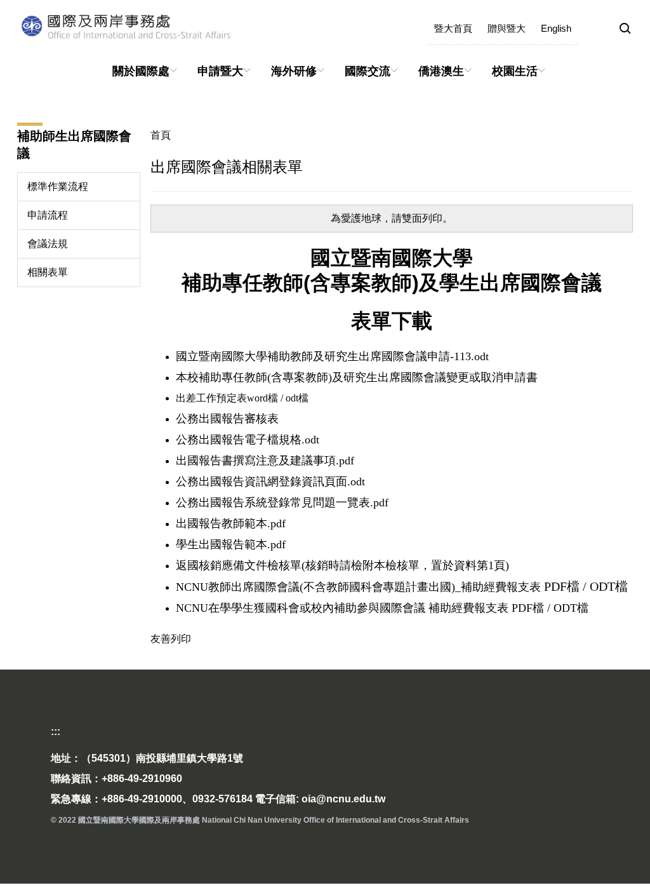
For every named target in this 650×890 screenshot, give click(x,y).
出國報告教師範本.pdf (231, 523)
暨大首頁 (453, 28)
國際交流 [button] (367, 71)
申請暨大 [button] (220, 71)
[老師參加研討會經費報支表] (581, 586)
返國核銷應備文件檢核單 (239, 565)
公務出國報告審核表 (227, 418)
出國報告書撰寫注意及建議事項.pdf (265, 460)
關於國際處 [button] (140, 71)
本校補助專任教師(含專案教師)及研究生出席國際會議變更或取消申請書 (357, 377)
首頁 (160, 135)
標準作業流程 (57, 186)
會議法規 (47, 243)
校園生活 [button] (515, 71)
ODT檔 (609, 586)
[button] (625, 29)
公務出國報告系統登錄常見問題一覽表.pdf (282, 502)
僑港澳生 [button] (441, 71)
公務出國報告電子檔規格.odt (247, 439)
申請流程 (47, 215)
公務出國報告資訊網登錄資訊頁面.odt (270, 481)
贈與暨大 (507, 28)
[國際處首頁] (176, 26)
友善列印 (170, 638)
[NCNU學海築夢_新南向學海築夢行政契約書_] (279, 398)
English (556, 28)
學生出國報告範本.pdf (231, 544)
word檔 (262, 398)
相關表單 (47, 272)
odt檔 (295, 398)
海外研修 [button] (294, 71)
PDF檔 (560, 586)
